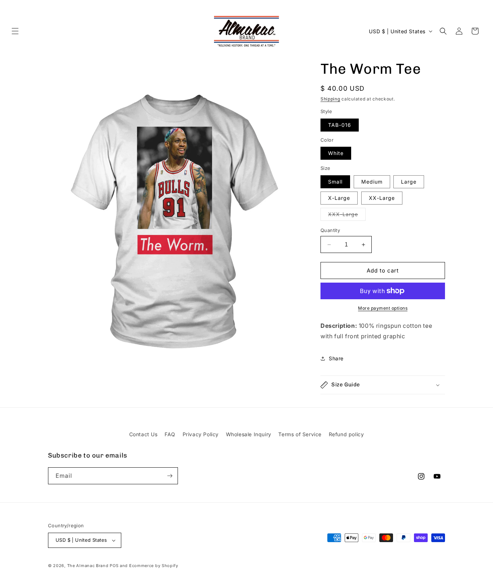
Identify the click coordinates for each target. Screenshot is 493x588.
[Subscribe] (170, 475)
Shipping (330, 99)
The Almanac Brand (88, 565)
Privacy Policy (201, 434)
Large (408, 182)
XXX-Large (347, 216)
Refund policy (346, 434)
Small (335, 182)
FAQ (170, 434)
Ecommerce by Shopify (153, 565)
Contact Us (143, 434)
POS (114, 565)
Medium (372, 182)
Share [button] (336, 358)
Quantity (330, 230)
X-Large (339, 198)
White (336, 153)
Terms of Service (300, 434)
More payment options (382, 308)
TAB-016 (339, 125)
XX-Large (382, 198)
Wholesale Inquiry (248, 434)
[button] (15, 31)
